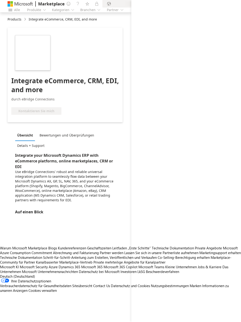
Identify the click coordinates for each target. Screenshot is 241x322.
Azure (53, 266)
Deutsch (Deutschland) (17, 276)
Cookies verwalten (42, 290)
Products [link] (14, 19)
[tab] (26, 135)
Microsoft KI (9, 266)
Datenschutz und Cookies (130, 285)
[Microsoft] (20, 4)
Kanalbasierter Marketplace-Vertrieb (64, 262)
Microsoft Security (34, 266)
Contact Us (101, 285)
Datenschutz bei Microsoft (99, 271)
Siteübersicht (82, 285)
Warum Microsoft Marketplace (23, 248)
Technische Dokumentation (21, 257)
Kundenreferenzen (72, 248)
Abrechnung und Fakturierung (76, 252)
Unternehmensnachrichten (58, 271)
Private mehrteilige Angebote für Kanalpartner (129, 262)
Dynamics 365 (69, 266)
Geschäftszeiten (99, 248)
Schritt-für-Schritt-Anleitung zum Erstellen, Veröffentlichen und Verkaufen (100, 257)
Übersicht (25, 135)
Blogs (52, 248)
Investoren (128, 271)
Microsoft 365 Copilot (120, 266)
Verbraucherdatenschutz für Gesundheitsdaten (35, 285)
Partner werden (111, 252)
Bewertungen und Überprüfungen (67, 135)
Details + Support (30, 145)
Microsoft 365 (92, 266)
